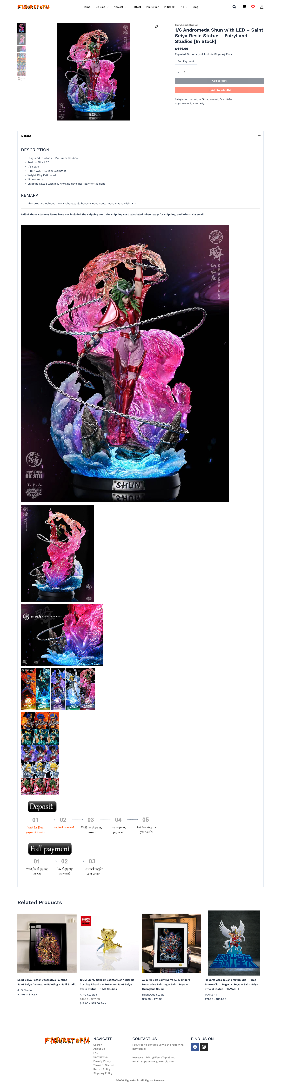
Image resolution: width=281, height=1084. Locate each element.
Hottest (193, 99)
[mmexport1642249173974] (93, 71)
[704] (21, 55)
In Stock (203, 99)
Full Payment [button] (186, 61)
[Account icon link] (262, 7)
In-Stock (186, 103)
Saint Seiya (226, 99)
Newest (214, 99)
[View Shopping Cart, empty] (244, 7)
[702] (21, 39)
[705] (21, 67)
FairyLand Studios (186, 25)
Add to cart (219, 80)
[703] (21, 49)
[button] (106, 7)
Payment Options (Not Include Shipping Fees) (204, 54)
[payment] (21, 79)
